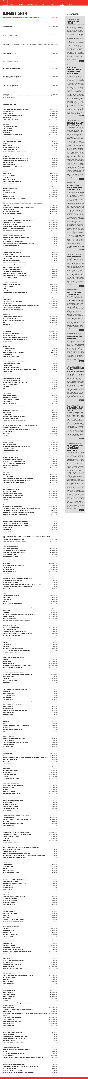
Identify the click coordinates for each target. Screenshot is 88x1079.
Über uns (52, 4)
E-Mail (22, 1078)
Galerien (62, 4)
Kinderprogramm (32, 4)
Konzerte (20, 4)
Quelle (81, 61)
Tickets (43, 4)
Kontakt (71, 4)
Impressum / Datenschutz (32, 1078)
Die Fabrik (10, 4)
